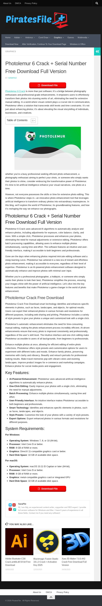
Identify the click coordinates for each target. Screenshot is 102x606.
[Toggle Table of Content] (32, 120)
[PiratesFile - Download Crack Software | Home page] (37, 20)
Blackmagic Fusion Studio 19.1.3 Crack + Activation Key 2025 (45, 562)
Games (70, 37)
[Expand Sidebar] (97, 52)
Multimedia (82, 37)
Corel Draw (43, 37)
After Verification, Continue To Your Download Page (44, 44)
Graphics (58, 37)
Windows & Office (77, 44)
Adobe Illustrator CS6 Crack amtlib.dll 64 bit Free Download (18, 562)
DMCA (18, 3)
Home (7, 37)
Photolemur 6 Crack (15, 91)
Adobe (17, 37)
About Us (7, 3)
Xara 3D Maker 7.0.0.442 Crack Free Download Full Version (74, 562)
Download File (49, 85)
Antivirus (29, 37)
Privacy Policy (31, 3)
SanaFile (12, 78)
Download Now (11, 44)
